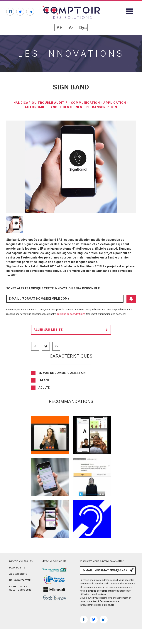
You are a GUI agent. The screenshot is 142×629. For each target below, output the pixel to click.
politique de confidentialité (71, 314)
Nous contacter (20, 580)
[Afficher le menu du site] (129, 11)
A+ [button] (59, 27)
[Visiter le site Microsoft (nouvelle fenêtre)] (54, 589)
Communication (85, 102)
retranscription (101, 107)
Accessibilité (18, 574)
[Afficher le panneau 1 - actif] (14, 224)
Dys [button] (83, 27)
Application (114, 102)
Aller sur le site (48, 329)
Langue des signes (65, 107)
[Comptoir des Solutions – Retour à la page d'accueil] (71, 12)
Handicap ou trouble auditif (40, 102)
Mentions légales (21, 561)
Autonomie (35, 107)
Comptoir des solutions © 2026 (20, 588)
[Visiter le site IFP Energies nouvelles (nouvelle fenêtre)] (54, 580)
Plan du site (17, 567)
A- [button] (71, 27)
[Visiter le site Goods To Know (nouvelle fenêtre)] (54, 598)
